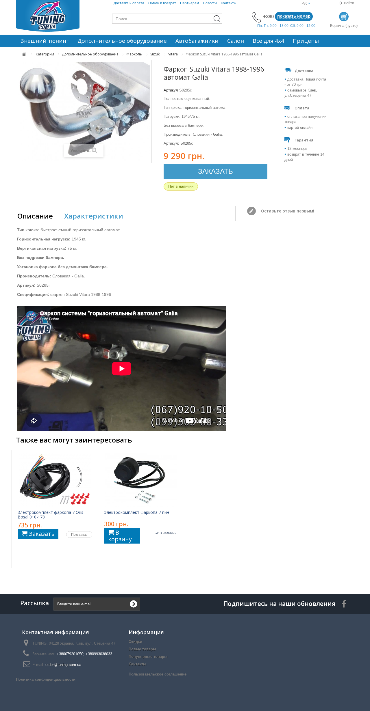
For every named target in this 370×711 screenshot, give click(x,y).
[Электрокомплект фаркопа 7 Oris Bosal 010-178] (54, 480)
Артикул (171, 90)
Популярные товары (148, 656)
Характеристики (93, 216)
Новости (210, 3)
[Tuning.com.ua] (55, 16)
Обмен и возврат (162, 3)
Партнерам (189, 3)
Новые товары (142, 649)
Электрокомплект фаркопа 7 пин (136, 512)
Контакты (228, 3)
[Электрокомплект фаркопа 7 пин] (141, 480)
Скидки (135, 641)
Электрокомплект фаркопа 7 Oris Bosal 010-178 (50, 514)
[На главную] (24, 54)
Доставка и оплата (129, 3)
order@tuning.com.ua (63, 665)
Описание (35, 216)
